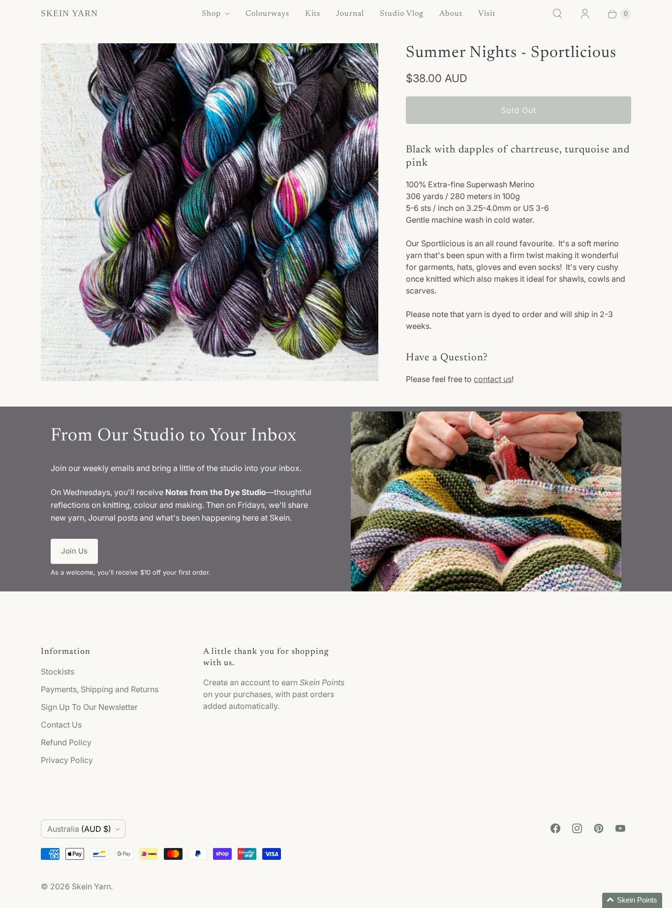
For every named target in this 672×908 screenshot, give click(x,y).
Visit (486, 14)
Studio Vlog (402, 14)
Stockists (57, 671)
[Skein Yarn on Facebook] (555, 828)
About (450, 14)
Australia (79, 829)
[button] (632, 900)
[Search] (557, 14)
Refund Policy (66, 742)
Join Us (74, 551)
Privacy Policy (67, 760)
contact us (493, 379)
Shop (211, 14)
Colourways (267, 14)
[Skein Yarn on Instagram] (577, 828)
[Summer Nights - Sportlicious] (209, 212)
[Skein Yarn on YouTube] (620, 828)
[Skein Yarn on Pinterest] (599, 828)
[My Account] (585, 14)
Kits (312, 14)
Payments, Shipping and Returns (99, 689)
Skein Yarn (91, 886)
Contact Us (61, 725)
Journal (350, 14)
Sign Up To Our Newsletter (89, 707)
